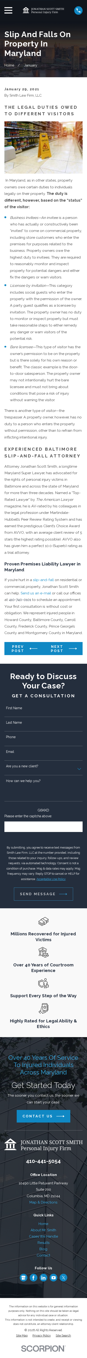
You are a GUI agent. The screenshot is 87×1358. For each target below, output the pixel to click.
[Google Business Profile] (23, 1278)
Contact (43, 1255)
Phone (11, 737)
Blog (43, 1249)
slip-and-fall (43, 580)
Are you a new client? (22, 766)
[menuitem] (22, 1335)
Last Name (14, 722)
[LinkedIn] (43, 1278)
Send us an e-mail (36, 593)
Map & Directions (43, 1202)
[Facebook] (33, 1278)
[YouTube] (54, 1278)
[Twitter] (63, 1278)
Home (43, 1224)
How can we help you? (23, 781)
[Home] (43, 10)
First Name (14, 708)
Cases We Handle (43, 1236)
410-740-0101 (20, 599)
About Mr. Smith (43, 1230)
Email (10, 752)
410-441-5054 (43, 1161)
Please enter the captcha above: (28, 816)
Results (43, 1243)
